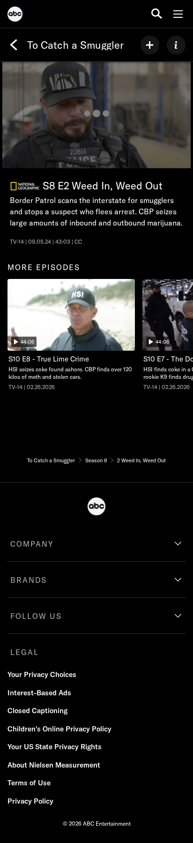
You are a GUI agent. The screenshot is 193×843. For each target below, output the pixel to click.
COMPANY (32, 544)
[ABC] (14, 15)
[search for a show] (156, 14)
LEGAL (24, 652)
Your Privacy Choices (41, 674)
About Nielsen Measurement (53, 764)
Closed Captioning (37, 710)
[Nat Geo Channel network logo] (25, 186)
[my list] (150, 45)
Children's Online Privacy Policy (59, 728)
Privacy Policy (30, 801)
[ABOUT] (176, 45)
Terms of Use (29, 782)
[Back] (13, 45)
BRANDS (28, 580)
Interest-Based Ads (39, 692)
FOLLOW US (36, 616)
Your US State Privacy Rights (54, 746)
